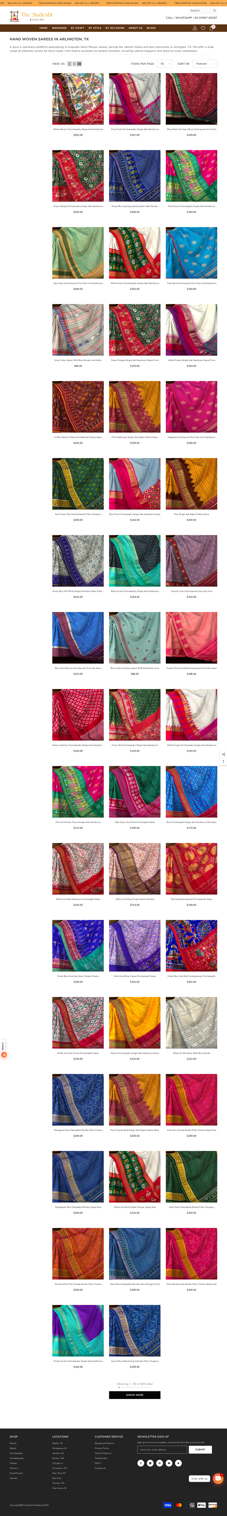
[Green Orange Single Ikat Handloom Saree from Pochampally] (134, 330)
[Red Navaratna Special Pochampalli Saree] (191, 869)
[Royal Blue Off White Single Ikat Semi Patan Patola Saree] (78, 561)
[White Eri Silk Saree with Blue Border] (191, 1023)
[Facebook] (140, 1463)
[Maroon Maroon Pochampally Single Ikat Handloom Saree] (78, 715)
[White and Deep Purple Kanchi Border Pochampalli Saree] (134, 869)
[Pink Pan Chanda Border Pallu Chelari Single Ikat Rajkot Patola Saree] (191, 1100)
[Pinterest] (159, 1463)
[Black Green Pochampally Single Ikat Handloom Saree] (134, 561)
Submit (200, 1449)
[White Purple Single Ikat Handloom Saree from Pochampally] (191, 330)
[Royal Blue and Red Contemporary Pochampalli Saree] (191, 946)
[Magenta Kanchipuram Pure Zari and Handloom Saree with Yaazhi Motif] (191, 407)
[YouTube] (169, 1463)
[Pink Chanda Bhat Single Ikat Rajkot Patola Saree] (134, 1100)
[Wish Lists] (203, 28)
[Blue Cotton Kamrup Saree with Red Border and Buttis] (134, 638)
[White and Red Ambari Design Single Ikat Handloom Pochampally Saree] (134, 1177)
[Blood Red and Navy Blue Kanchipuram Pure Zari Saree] (191, 99)
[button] (69, 64)
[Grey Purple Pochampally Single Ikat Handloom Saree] (134, 99)
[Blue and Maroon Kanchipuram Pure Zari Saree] (78, 638)
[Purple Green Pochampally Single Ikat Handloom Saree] (78, 1331)
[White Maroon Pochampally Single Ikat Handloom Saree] (78, 99)
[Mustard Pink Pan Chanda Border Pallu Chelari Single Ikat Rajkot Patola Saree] (78, 1254)
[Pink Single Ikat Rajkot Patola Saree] (191, 484)
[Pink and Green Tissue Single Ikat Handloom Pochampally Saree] (78, 792)
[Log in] (195, 28)
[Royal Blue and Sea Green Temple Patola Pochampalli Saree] (78, 946)
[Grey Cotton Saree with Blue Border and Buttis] (78, 330)
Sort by (184, 64)
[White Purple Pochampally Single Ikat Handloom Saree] (191, 715)
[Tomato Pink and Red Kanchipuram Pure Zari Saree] (191, 638)
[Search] (203, 10)
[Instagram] (150, 1463)
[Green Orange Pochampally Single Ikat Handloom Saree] (78, 176)
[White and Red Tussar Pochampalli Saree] (78, 1023)
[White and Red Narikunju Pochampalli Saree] (78, 869)
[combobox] (200, 10)
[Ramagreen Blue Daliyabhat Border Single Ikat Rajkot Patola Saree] (78, 1177)
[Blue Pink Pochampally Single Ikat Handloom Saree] (134, 484)
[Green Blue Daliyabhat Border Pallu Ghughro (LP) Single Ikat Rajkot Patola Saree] (134, 1254)
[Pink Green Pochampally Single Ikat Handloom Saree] (191, 176)
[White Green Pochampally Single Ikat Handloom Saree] (134, 253)
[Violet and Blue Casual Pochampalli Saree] (134, 946)
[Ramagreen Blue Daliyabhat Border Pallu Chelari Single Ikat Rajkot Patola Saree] (78, 1100)
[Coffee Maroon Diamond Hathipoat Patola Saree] (78, 407)
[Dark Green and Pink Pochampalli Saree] (134, 792)
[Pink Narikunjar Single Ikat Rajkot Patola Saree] (134, 407)
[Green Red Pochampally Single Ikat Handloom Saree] (134, 715)
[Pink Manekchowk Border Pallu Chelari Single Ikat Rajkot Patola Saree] (191, 1254)
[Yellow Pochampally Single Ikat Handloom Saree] (134, 1023)
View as (58, 64)
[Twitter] (178, 1463)
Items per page (142, 64)
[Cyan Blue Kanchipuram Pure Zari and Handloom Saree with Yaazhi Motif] (191, 253)
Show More (134, 1395)
